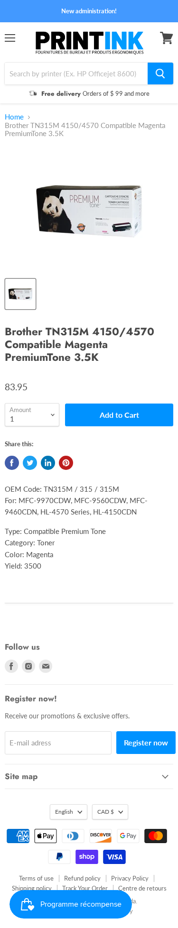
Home (14, 117)
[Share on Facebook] (12, 463)
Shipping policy (32, 888)
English (64, 811)
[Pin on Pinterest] (66, 463)
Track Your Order (85, 888)
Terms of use (36, 878)
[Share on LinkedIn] (48, 463)
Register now (146, 742)
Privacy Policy (130, 878)
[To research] (160, 73)
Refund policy (82, 878)
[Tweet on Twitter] (30, 463)
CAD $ (105, 811)
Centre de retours (142, 888)
